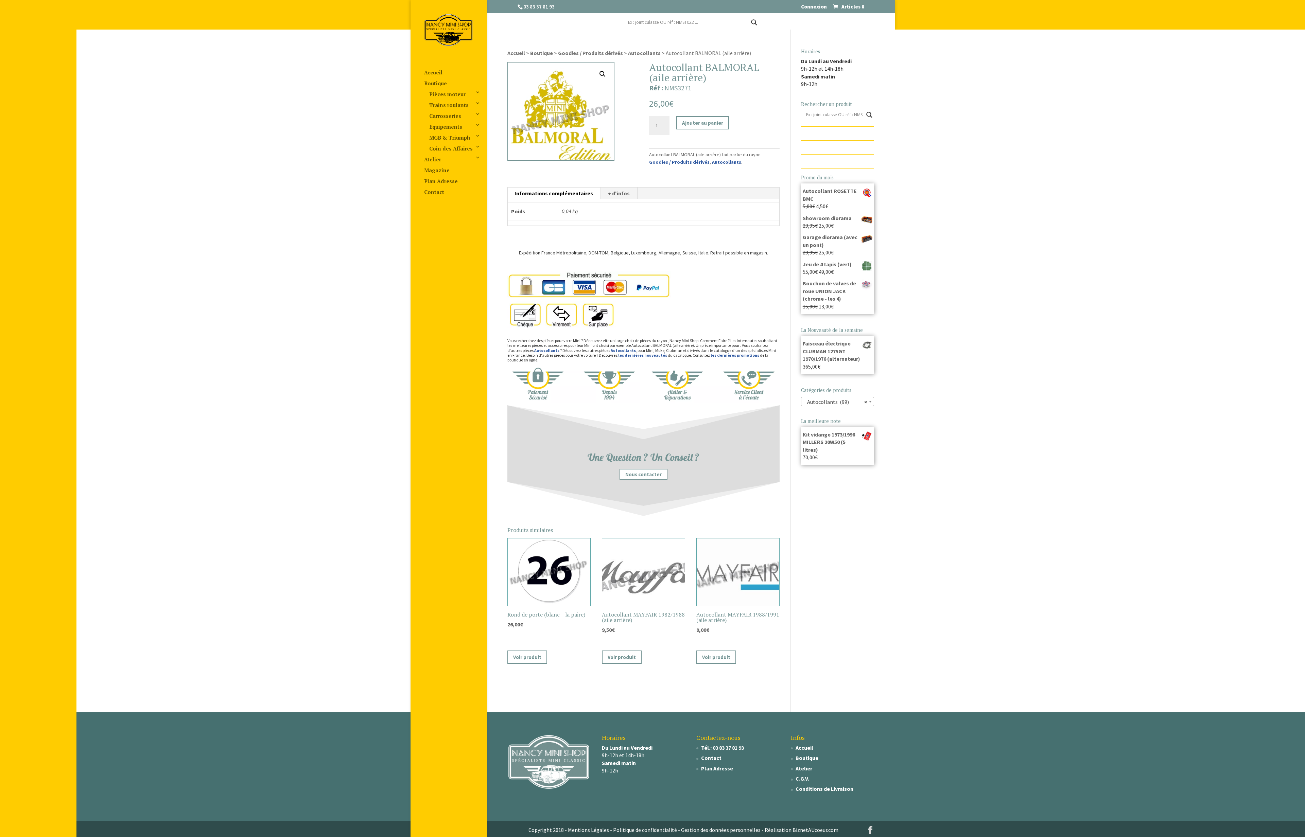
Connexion (814, 7)
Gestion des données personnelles (721, 829)
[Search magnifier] (754, 22)
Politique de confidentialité (645, 829)
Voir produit (527, 657)
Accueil (433, 72)
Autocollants (644, 53)
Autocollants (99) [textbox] (835, 401)
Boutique (435, 83)
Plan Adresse (441, 181)
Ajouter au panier (702, 123)
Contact (434, 192)
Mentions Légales (588, 829)
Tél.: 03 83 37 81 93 (722, 747)
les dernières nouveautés (642, 355)
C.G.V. (802, 778)
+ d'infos (619, 193)
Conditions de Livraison (824, 788)
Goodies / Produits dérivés (590, 53)
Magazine (437, 170)
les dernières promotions (735, 355)
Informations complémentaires (554, 193)
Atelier (432, 159)
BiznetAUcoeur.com (815, 829)
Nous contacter (643, 474)
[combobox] (837, 401)
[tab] (554, 193)
